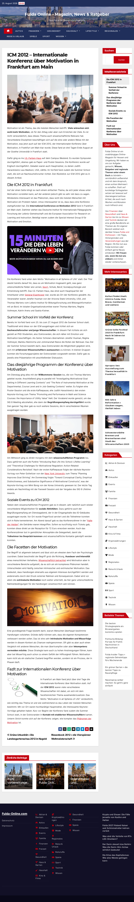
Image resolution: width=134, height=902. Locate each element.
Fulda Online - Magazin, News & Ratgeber (67, 14)
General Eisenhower (34, 295)
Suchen (109, 50)
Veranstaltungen (113, 241)
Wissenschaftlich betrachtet (52, 560)
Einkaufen (113, 477)
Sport (46, 36)
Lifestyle (91, 31)
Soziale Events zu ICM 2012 (117, 112)
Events (111, 484)
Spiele (33, 36)
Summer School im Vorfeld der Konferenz (118, 90)
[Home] (8, 31)
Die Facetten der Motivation (115, 119)
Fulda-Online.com (14, 813)
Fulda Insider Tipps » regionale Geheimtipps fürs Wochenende (116, 657)
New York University (55, 473)
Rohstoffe (113, 576)
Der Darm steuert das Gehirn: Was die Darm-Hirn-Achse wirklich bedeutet (116, 847)
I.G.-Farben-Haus (33, 158)
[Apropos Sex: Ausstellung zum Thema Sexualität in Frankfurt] (117, 354)
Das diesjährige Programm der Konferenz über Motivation (114, 101)
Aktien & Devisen (116, 463)
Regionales (112, 31)
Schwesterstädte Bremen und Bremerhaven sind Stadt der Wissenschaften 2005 (117, 438)
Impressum (7, 825)
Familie (111, 491)
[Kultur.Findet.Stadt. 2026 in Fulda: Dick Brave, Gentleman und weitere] (117, 286)
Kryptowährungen (117, 541)
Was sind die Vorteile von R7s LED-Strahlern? (116, 837)
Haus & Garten (115, 519)
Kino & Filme (114, 534)
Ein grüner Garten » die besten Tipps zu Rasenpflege (116, 670)
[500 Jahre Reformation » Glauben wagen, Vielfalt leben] (117, 389)
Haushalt (72, 31)
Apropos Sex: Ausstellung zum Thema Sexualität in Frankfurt (116, 369)
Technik (113, 220)
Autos (19, 31)
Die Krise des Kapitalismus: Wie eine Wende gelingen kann (115, 858)
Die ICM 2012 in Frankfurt (114, 80)
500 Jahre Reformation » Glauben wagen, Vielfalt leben (114, 404)
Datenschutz (8, 820)
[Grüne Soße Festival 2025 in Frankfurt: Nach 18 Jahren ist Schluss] (117, 320)
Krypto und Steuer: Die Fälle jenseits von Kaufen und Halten (116, 817)
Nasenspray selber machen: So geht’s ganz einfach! (116, 683)
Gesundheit (54, 31)
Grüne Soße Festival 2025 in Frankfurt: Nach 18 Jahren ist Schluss (116, 334)
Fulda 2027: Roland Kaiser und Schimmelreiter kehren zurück (115, 828)
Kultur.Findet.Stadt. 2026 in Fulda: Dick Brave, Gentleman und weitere (36, 784)
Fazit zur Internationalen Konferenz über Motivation (114, 130)
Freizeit (112, 505)
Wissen (60, 36)
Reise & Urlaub (15, 36)
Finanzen (34, 31)
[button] (92, 775)
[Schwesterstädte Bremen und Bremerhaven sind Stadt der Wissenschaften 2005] (117, 422)
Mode (111, 555)
